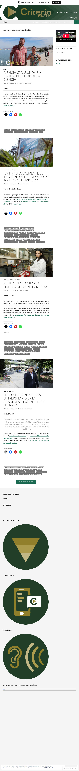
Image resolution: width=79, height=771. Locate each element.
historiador (9, 472)
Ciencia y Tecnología (11, 232)
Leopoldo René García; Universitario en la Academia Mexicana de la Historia (24, 400)
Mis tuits (58, 64)
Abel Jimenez (8, 342)
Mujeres (37, 351)
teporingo (23, 242)
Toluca (31, 242)
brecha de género (32, 342)
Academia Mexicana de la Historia (15, 467)
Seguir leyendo (9, 105)
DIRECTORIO (57, 22)
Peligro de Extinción (11, 242)
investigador (35, 237)
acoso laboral (19, 342)
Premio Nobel (9, 353)
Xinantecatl (40, 242)
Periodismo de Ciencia (21, 132)
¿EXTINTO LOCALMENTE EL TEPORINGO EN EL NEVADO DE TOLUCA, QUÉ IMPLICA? (26, 176)
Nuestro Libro (35, 22)
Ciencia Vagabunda (17, 129)
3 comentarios (24, 184)
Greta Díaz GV (9, 349)
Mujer (30, 351)
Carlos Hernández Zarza (12, 230)
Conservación (40, 232)
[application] (66, 36)
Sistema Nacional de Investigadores (31, 474)
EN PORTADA (29, 129)
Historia (39, 469)
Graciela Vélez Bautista (39, 346)
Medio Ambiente (9, 239)
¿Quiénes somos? (46, 22)
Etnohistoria (19, 469)
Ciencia (7, 129)
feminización (19, 346)
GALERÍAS (11, 170)
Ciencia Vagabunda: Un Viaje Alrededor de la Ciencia (22, 76)
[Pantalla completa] (74, 40)
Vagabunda (33, 132)
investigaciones (21, 351)
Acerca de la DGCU (68, 22)
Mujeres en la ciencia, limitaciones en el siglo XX (25, 285)
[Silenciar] (72, 40)
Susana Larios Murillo (22, 353)
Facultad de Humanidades (17, 436)
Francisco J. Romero (11, 237)
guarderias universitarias (24, 349)
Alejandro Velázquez (11, 228)
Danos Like (7, 505)
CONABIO (23, 232)
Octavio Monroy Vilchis (31, 239)
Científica (23, 344)
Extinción (34, 235)
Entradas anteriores (26, 481)
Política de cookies (50, 768)
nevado (19, 239)
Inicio (5, 22)
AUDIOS (5, 69)
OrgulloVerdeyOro (11, 474)
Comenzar (56, 2)
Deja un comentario (25, 83)
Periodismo (8, 132)
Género (27, 346)
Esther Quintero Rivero (22, 235)
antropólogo (32, 467)
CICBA (24, 230)
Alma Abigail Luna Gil (27, 228)
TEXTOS (17, 170)
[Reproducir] (58, 40)
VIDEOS (22, 170)
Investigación (40, 129)
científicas (32, 344)
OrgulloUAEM (41, 472)
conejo (30, 232)
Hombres (37, 349)
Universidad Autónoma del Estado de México (32, 315)
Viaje (41, 132)
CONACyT (41, 344)
